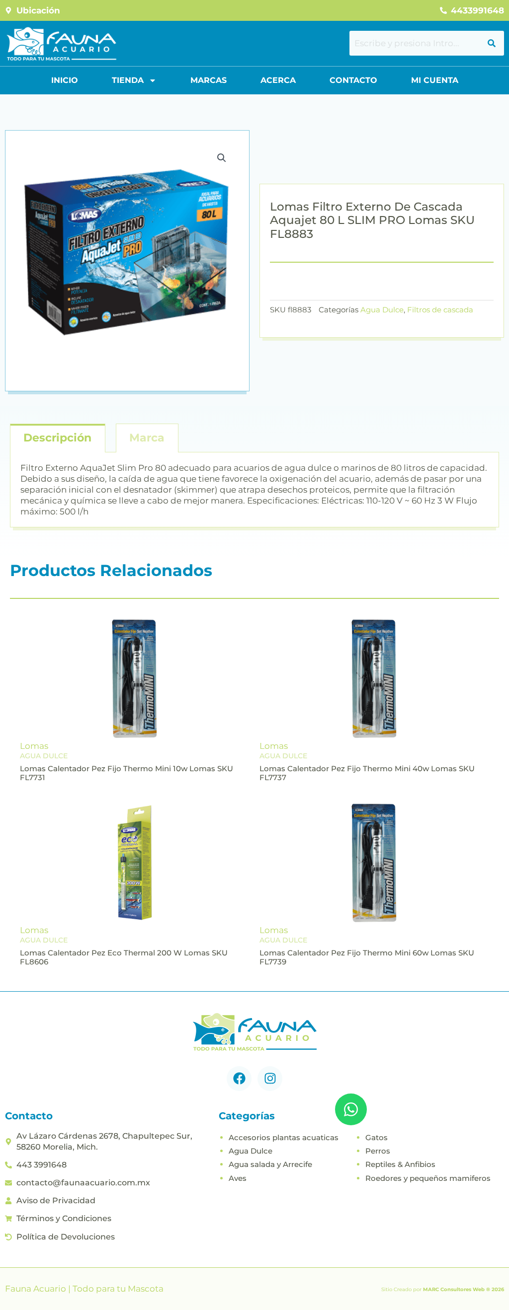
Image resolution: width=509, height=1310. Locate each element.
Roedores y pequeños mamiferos (428, 1178)
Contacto (353, 80)
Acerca (278, 80)
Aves (238, 1178)
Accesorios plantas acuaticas (284, 1137)
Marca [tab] (147, 437)
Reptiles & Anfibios (400, 1164)
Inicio (64, 80)
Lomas (34, 746)
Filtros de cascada (440, 309)
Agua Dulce (382, 309)
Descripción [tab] (57, 437)
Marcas (208, 80)
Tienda (128, 80)
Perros (377, 1151)
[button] (222, 158)
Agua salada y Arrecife (270, 1164)
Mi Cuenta (434, 80)
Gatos (376, 1137)
